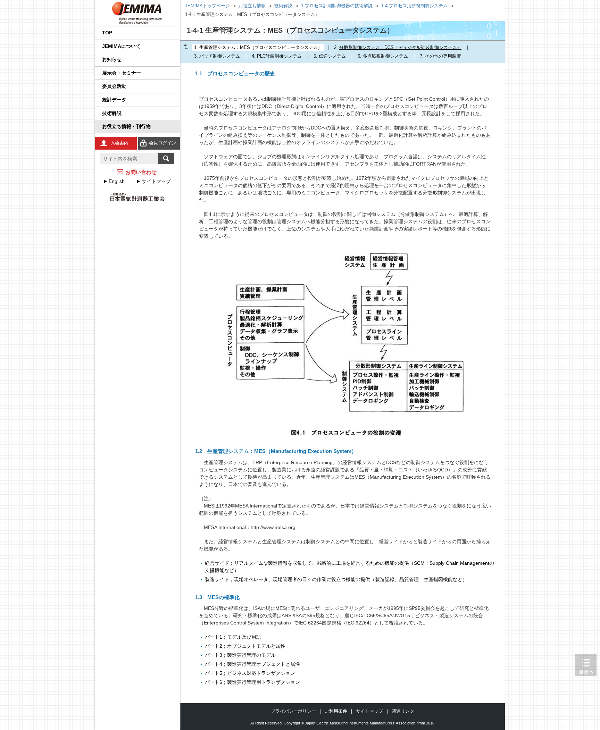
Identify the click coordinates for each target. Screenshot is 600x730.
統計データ (114, 99)
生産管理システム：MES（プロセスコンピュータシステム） (260, 47)
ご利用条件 (336, 711)
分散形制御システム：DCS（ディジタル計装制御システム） (400, 47)
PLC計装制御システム (279, 56)
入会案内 (119, 142)
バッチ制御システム (219, 56)
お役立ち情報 (252, 5)
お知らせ (112, 59)
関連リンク (403, 711)
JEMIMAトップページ (207, 5)
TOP (107, 32)
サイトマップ (156, 181)
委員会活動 (114, 86)
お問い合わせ (141, 172)
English (117, 181)
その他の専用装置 (443, 56)
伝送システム (332, 56)
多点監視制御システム (385, 56)
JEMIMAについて (121, 46)
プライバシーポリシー (293, 711)
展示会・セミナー (121, 73)
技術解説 (112, 113)
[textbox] (129, 158)
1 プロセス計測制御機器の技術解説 (337, 5)
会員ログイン (162, 142)
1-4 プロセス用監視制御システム (414, 5)
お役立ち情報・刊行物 (126, 126)
